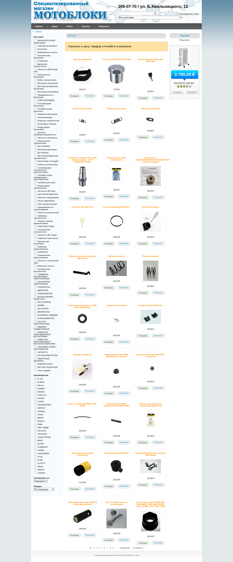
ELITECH (41, 463)
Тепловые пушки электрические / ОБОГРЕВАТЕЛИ (43, 177)
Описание (89, 96)
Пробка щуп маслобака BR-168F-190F (150, 60)
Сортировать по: (42, 478)
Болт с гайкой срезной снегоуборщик (116, 503)
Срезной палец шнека (116, 305)
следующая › (125, 548)
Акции (55, 26)
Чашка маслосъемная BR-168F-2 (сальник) (150, 356)
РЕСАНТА (42, 431)
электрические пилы (46, 182)
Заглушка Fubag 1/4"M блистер (116, 59)
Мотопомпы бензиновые (48, 92)
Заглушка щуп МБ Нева (82, 207)
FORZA (41, 402)
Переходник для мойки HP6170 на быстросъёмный (82, 503)
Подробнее (192, 92)
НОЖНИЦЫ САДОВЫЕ (48, 315)
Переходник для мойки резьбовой (82, 454)
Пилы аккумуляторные (47, 204)
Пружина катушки (116, 256)
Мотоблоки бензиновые (48, 83)
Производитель (41, 375)
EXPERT (41, 398)
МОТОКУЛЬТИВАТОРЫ (48, 194)
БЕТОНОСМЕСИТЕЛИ (47, 355)
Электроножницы (45, 117)
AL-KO (40, 379)
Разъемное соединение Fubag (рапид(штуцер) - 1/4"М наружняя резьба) (82, 160)
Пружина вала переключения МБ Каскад (82, 257)
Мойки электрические (47, 80)
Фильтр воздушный (82, 59)
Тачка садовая (44, 370)
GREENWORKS (44, 405)
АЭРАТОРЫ (43, 252)
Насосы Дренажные (46, 201)
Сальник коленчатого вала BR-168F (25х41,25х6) (82, 306)
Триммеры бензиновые (48, 114)
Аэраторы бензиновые (47, 46)
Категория (38, 37)
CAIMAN (41, 389)
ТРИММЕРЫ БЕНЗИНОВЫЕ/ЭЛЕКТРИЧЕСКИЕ (41, 276)
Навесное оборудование (48, 198)
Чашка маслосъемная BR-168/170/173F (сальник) (116, 356)
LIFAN (40, 460)
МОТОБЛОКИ (44, 146)
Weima (40, 466)
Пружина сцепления (82, 108)
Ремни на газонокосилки (48, 213)
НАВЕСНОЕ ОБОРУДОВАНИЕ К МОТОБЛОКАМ (42, 334)
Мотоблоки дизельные (47, 149)
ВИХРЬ (41, 418)
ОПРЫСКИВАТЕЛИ (46, 318)
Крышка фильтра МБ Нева (116, 453)
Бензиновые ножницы (47, 124)
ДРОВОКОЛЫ (44, 312)
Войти (70, 26)
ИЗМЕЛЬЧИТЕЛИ (45, 294)
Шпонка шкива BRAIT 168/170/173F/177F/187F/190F (116, 405)
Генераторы (43, 61)
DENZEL (41, 392)
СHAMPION (43, 447)
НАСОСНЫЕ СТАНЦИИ (48, 161)
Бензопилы (42, 49)
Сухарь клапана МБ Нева (150, 305)
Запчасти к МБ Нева (46, 191)
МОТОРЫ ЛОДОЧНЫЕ (48, 367)
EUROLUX (42, 395)
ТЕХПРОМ (42, 434)
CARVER (41, 473)
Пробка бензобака (150, 207)
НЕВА (40, 424)
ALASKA (40, 382)
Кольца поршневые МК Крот (116, 207)
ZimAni (40, 415)
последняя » (138, 548)
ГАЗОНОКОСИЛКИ (46, 226)
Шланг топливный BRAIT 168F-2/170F (82, 405)
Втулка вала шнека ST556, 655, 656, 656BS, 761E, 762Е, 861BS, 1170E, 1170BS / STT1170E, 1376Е (150, 504)
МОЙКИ (41, 305)
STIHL (40, 457)
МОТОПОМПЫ (44, 302)
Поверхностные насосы (48, 238)
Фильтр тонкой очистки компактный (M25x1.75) (151, 405)
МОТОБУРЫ (43, 153)
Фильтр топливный (150, 108)
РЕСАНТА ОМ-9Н (184, 83)
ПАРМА (41, 450)
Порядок (38, 486)
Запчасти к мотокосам (47, 138)
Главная (38, 26)
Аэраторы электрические (48, 121)
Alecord (40, 385)
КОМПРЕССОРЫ (45, 364)
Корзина (86, 26)
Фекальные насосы (46, 266)
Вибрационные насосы (47, 52)
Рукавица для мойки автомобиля (116, 159)
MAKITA (41, 470)
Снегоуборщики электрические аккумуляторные (42, 170)
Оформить (104, 26)
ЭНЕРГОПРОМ (44, 437)
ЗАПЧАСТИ (43, 352)
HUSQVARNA (43, 453)
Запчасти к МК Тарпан (47, 235)
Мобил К (41, 421)
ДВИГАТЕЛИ (43, 290)
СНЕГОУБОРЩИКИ (46, 100)
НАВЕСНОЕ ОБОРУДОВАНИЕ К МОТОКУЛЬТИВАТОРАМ (44, 341)
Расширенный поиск (188, 13)
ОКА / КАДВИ (43, 427)
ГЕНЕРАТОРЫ (44, 287)
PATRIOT (41, 408)
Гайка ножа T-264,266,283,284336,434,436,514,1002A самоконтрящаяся (152, 160)
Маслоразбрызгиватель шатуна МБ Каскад (150, 454)
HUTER (41, 444)
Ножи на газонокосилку (48, 165)
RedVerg (41, 411)
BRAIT (40, 440)
